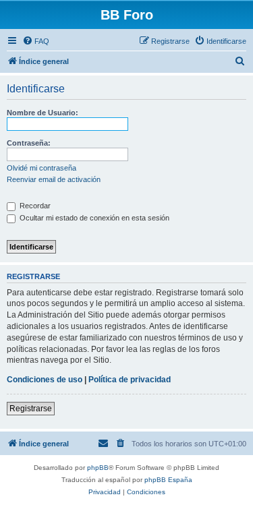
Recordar (34, 206)
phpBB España (168, 479)
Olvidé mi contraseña (41, 168)
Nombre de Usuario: (42, 113)
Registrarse (30, 408)
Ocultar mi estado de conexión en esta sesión (93, 218)
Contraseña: (29, 143)
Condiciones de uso (44, 379)
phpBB (98, 467)
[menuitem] (35, 41)
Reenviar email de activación (54, 179)
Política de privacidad (129, 379)
